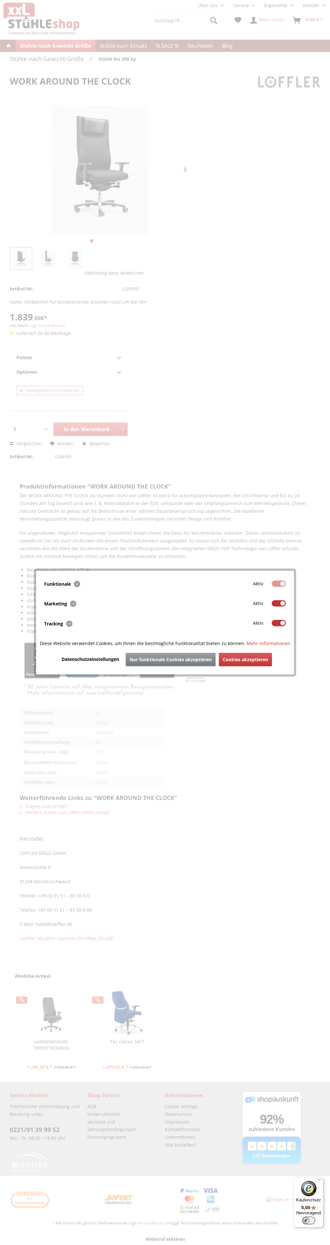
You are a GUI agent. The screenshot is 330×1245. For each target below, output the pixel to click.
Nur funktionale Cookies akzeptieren (171, 659)
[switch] (308, 1220)
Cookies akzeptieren (245, 659)
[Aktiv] (279, 584)
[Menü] (320, 1181)
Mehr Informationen (268, 643)
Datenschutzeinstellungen (90, 659)
